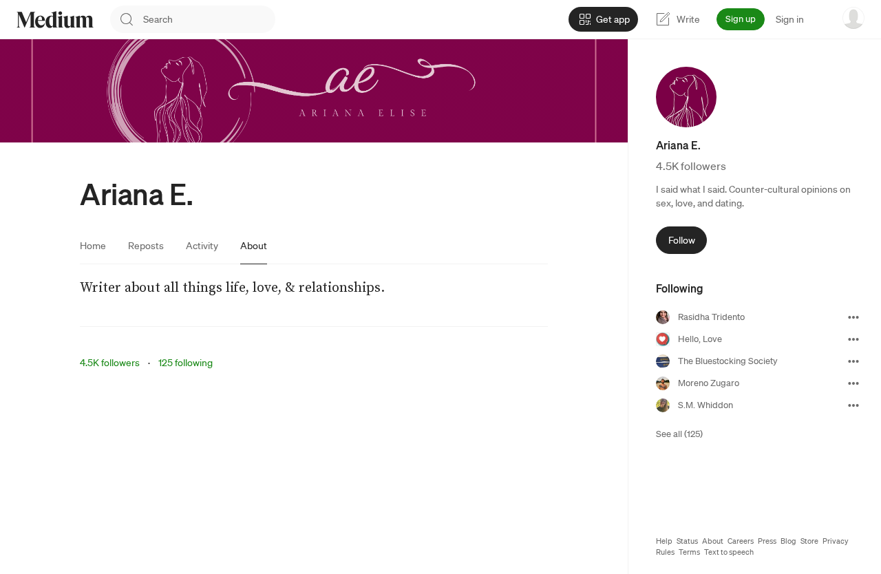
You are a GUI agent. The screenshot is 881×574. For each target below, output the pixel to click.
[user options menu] (853, 18)
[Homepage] (55, 19)
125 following (185, 363)
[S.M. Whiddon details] (853, 405)
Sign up (740, 19)
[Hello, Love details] (853, 339)
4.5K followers (110, 363)
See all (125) (679, 434)
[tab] (93, 246)
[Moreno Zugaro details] (853, 383)
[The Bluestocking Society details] (853, 361)
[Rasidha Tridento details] (853, 317)
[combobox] (209, 19)
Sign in (790, 19)
